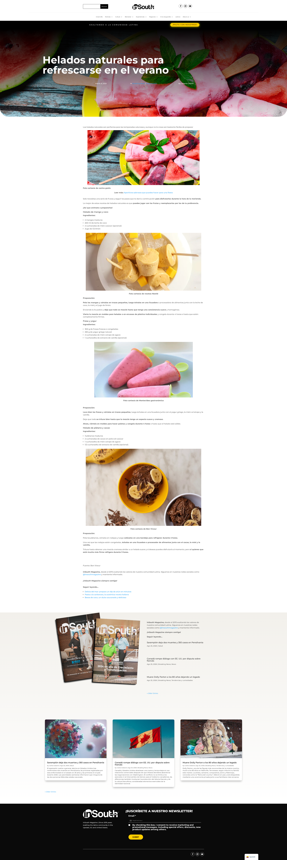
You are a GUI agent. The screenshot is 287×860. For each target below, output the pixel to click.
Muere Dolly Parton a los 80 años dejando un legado (173, 677)
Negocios (152, 17)
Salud (160, 646)
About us (186, 17)
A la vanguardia (165, 17)
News (174, 664)
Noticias (108, 17)
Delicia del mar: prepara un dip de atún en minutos (108, 592)
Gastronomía (151, 83)
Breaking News (138, 83)
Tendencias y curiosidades (182, 680)
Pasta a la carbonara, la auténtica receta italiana (107, 594)
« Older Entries (152, 693)
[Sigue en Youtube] (190, 6)
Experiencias (140, 17)
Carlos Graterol (54, 765)
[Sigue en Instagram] (185, 6)
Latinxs (177, 17)
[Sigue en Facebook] (181, 6)
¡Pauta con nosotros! (185, 25)
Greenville (99, 17)
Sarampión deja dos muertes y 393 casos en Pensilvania (175, 642)
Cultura (117, 17)
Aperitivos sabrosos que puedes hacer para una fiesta (148, 193)
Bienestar (128, 17)
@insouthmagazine (92, 574)
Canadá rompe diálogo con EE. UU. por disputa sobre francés (173, 659)
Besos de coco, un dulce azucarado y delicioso (105, 597)
